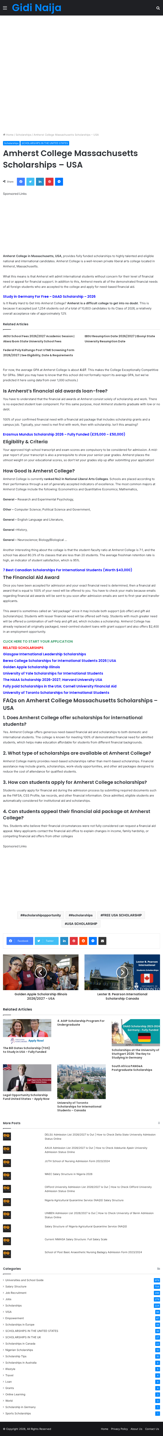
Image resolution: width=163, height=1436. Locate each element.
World (9, 1400)
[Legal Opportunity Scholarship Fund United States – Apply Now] (27, 1077)
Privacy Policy (119, 1428)
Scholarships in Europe (19, 1324)
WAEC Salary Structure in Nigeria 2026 (68, 1174)
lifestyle (10, 1369)
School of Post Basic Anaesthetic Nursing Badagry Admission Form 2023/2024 (93, 1252)
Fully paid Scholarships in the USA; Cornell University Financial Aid (59, 686)
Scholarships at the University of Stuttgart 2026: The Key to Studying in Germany (135, 1054)
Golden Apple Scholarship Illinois (31, 667)
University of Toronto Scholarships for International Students (56, 692)
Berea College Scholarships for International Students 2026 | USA (59, 660)
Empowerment (14, 1318)
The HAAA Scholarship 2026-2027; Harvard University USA (52, 679)
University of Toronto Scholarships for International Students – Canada (79, 1106)
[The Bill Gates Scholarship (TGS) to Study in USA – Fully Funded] (27, 1031)
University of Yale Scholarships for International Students (53, 673)
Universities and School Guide (24, 1280)
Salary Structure (15, 1286)
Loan (8, 1381)
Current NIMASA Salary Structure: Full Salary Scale (76, 1239)
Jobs (8, 1299)
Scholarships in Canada (20, 1343)
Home (9, 134)
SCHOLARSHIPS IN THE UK (23, 1337)
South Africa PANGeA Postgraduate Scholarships (132, 1068)
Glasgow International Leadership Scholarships (44, 654)
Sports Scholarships (18, 1413)
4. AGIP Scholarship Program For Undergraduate (81, 1023)
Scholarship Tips (15, 1356)
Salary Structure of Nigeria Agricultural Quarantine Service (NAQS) (86, 1226)
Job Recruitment (15, 1292)
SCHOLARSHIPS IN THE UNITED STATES (45, 143)
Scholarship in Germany (20, 1407)
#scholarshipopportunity (41, 915)
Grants (9, 1388)
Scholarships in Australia (21, 1362)
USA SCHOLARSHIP (82, 924)
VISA (8, 1311)
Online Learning (15, 1394)
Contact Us (152, 1428)
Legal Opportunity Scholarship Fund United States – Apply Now (26, 1097)
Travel (9, 1375)
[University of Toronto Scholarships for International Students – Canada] (81, 1081)
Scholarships (23, 134)
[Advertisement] (81, 45)
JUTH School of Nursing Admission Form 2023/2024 (77, 1161)
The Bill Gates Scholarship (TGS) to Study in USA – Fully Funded (26, 1050)
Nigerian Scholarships (19, 1350)
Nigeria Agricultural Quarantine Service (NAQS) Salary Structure (84, 1200)
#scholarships (82, 915)
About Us (136, 1428)
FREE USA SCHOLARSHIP (122, 915)
